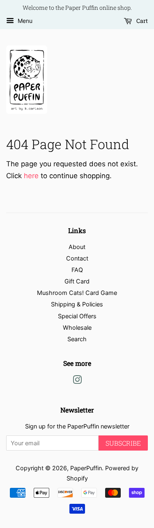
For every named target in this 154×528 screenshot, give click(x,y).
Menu (24, 20)
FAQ (77, 269)
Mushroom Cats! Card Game (77, 292)
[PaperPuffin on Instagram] (77, 381)
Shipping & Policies (77, 304)
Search (77, 338)
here (31, 176)
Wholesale (77, 327)
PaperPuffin (86, 468)
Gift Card (77, 281)
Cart (141, 21)
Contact (77, 258)
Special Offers (77, 316)
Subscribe (123, 443)
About (77, 246)
